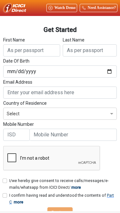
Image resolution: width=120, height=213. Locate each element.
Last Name (73, 39)
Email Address (17, 82)
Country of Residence (25, 103)
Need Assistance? (102, 7)
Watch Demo (65, 7)
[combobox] (60, 113)
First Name (14, 39)
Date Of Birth (16, 61)
